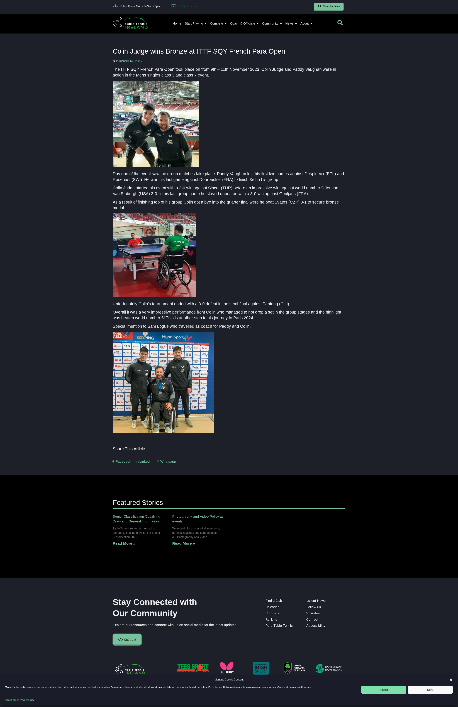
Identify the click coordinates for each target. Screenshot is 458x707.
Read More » (124, 543)
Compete (216, 23)
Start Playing (194, 23)
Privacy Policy (27, 700)
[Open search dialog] (340, 23)
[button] (451, 680)
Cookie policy (12, 700)
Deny (430, 689)
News (289, 23)
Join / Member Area (329, 6)
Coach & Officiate (242, 23)
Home (177, 23)
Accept (384, 689)
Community (270, 23)
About (304, 23)
